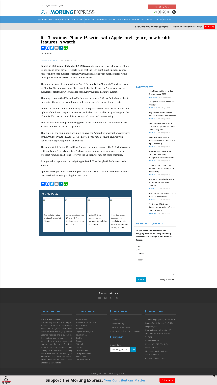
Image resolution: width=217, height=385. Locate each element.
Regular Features (150, 20)
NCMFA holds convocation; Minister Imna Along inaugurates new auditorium (161, 154)
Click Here (209, 27)
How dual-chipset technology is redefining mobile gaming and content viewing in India (119, 221)
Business (79, 328)
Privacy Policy (118, 323)
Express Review (83, 359)
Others (140, 253)
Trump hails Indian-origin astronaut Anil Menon (52, 218)
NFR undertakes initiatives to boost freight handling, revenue (161, 182)
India (87, 20)
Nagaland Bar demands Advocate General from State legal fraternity (162, 140)
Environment (81, 356)
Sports (136, 20)
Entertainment (99, 20)
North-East (78, 20)
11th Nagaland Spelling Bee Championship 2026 (161, 92)
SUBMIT (140, 279)
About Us (116, 319)
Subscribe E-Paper (162, 7)
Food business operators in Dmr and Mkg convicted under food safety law (162, 126)
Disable (79, 338)
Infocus (167, 20)
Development (81, 335)
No (139, 249)
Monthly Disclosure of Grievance (126, 331)
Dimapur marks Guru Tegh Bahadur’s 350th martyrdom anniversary (161, 168)
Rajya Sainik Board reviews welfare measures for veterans (162, 114)
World (112, 20)
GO (133, 349)
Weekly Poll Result (166, 279)
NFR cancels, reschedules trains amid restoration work (162, 195)
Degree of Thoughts (84, 331)
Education (80, 347)
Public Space (123, 20)
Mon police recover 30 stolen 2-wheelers (162, 103)
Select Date (115, 345)
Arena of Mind (82, 319)
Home (44, 20)
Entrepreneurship (83, 353)
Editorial (65, 20)
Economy (80, 341)
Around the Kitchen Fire (86, 322)
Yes (139, 246)
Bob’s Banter (81, 325)
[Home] (68, 12)
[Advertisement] (30, 218)
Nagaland (54, 20)
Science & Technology (50, 60)
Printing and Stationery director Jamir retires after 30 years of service (162, 207)
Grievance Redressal (121, 327)
